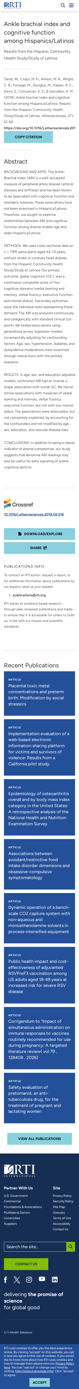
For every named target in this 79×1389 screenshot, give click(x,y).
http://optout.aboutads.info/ (34, 1371)
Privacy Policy (62, 1195)
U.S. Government (16, 1195)
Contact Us (60, 1229)
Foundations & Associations (23, 1207)
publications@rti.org (29, 595)
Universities (12, 1218)
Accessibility (61, 1223)
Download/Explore (42, 534)
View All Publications (39, 1139)
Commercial (12, 1201)
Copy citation (28, 137)
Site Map (59, 1207)
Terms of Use (62, 1218)
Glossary (59, 1212)
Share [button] (35, 548)
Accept (41, 1382)
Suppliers (10, 1223)
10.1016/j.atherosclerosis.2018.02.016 (34, 514)
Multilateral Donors (17, 1212)
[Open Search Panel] (63, 5)
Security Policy (63, 1201)
